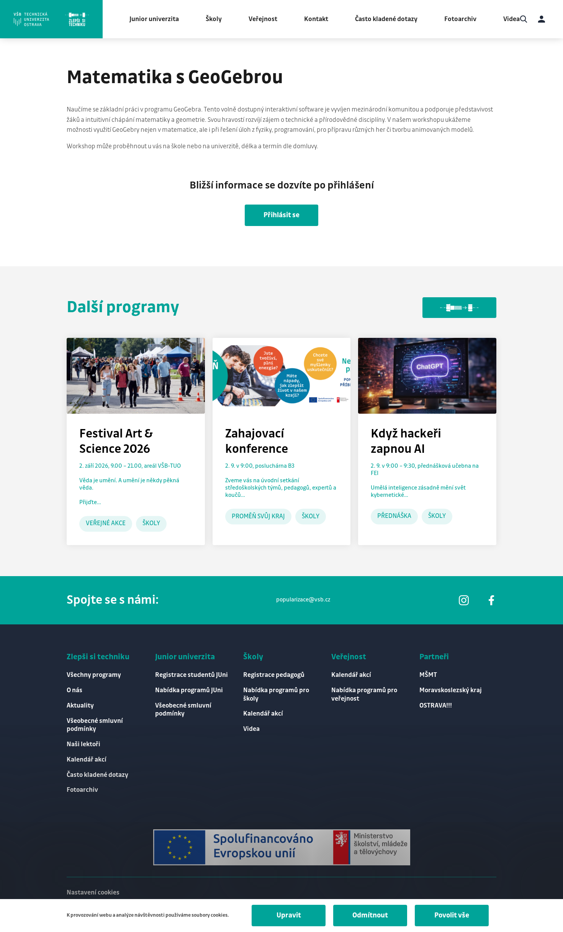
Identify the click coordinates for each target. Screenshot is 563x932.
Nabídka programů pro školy (276, 694)
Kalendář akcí (86, 759)
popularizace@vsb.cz (303, 600)
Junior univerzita (154, 19)
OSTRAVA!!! (435, 705)
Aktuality (80, 705)
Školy (214, 19)
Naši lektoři (83, 744)
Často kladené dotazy (386, 19)
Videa (511, 19)
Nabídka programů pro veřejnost (364, 694)
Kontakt (316, 19)
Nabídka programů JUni (189, 690)
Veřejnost (263, 19)
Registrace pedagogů (273, 675)
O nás (74, 690)
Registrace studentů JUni (191, 675)
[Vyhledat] (523, 19)
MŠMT (428, 675)
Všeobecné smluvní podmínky (95, 724)
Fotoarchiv (460, 19)
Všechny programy (94, 675)
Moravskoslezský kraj (450, 690)
